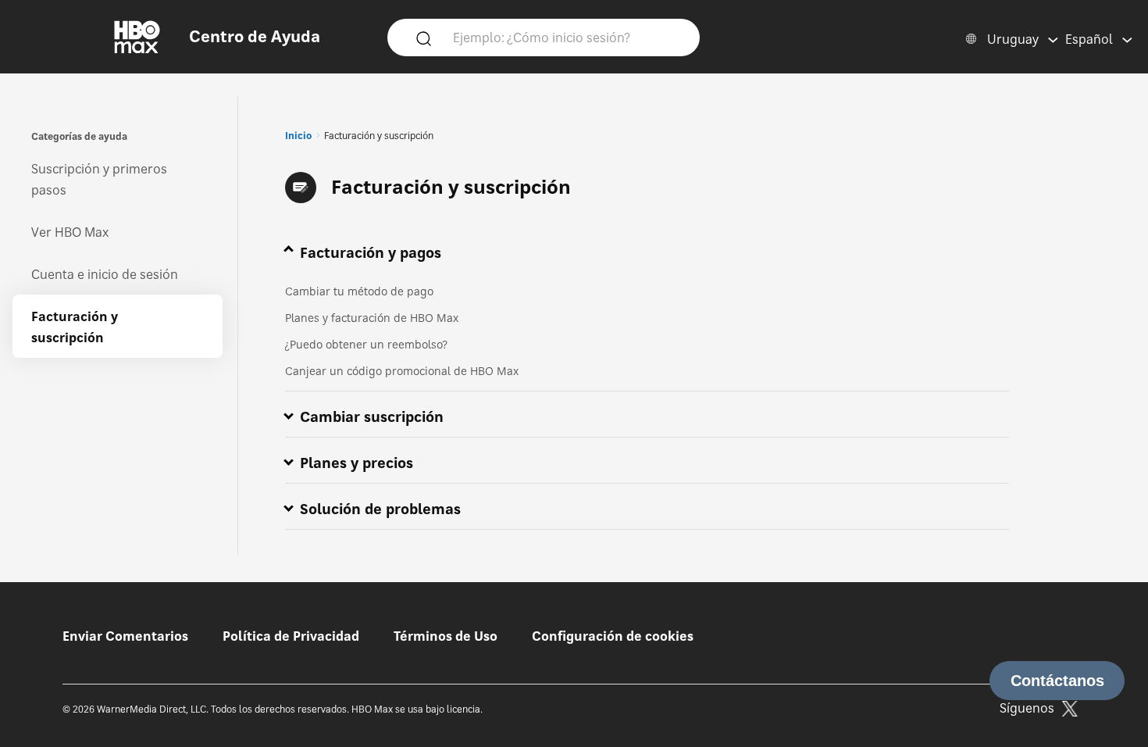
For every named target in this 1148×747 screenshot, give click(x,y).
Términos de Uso (445, 636)
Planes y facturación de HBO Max (371, 317)
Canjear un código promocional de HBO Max (402, 370)
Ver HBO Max (70, 232)
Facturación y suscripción (74, 327)
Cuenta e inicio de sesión (104, 274)
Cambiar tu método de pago (359, 291)
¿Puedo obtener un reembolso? (366, 344)
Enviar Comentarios (125, 636)
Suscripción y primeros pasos (99, 179)
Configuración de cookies (612, 636)
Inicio (298, 135)
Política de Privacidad (291, 636)
